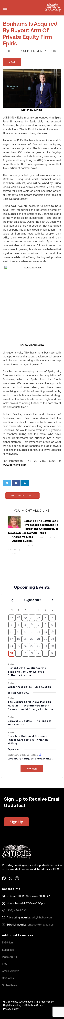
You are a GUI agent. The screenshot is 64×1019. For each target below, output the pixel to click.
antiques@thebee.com (41, 924)
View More (31, 768)
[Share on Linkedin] (25, 483)
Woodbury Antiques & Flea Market (30, 758)
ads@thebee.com (42, 917)
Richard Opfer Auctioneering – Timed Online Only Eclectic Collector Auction (28, 672)
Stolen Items (9, 985)
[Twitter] (12, 879)
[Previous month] (12, 600)
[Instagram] (18, 879)
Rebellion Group (34, 1005)
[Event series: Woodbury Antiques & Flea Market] (40, 754)
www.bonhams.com (14, 464)
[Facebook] (5, 879)
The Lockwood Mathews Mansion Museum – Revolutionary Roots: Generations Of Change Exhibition (30, 706)
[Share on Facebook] (16, 483)
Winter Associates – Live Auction (29, 687)
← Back (12, 62)
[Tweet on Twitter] (7, 483)
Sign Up (16, 822)
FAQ (4, 964)
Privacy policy (11, 1008)
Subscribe (8, 949)
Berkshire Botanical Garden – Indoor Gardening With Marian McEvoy (28, 740)
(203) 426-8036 (17, 910)
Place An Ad (9, 956)
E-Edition (7, 942)
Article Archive (10, 971)
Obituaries (8, 978)
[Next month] (53, 600)
